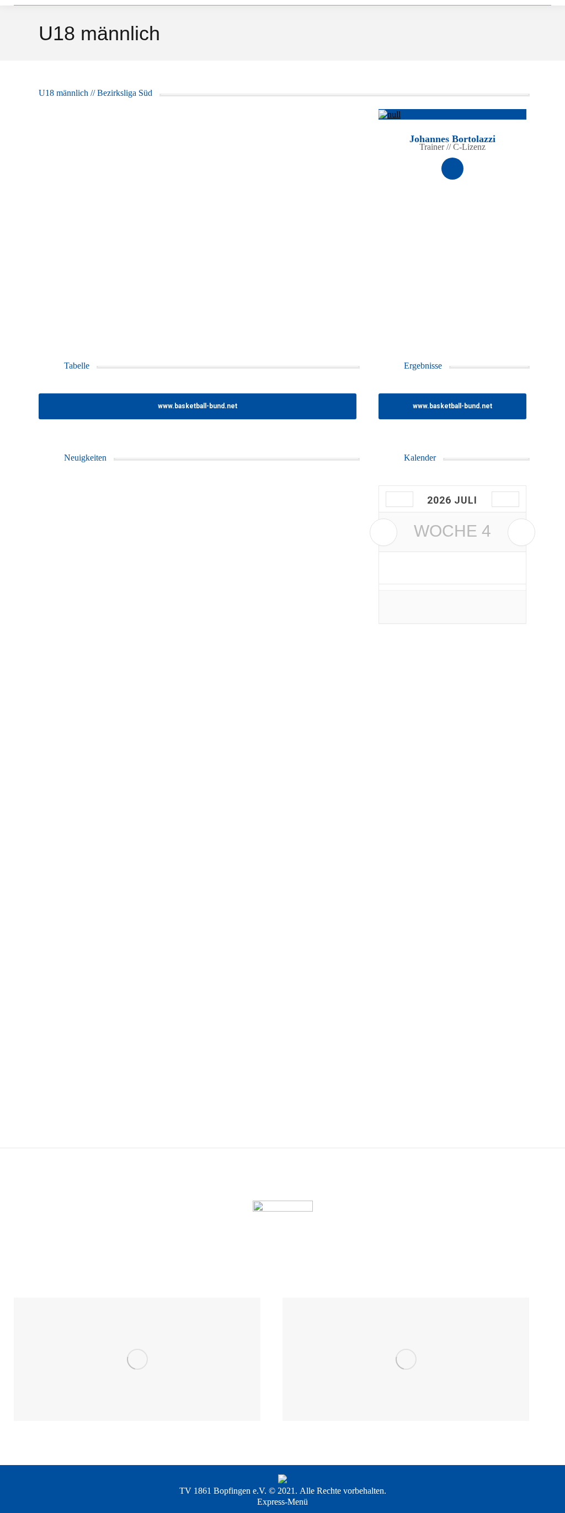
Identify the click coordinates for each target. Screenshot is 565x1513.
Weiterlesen (76, 766)
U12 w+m (63, 859)
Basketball (66, 498)
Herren (60, 830)
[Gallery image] (197, 215)
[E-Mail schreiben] (452, 169)
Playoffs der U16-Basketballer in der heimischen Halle (178, 716)
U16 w (58, 889)
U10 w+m (63, 845)
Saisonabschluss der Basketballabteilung (146, 1032)
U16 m (59, 513)
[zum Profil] (452, 114)
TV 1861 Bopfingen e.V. (222, 1490)
